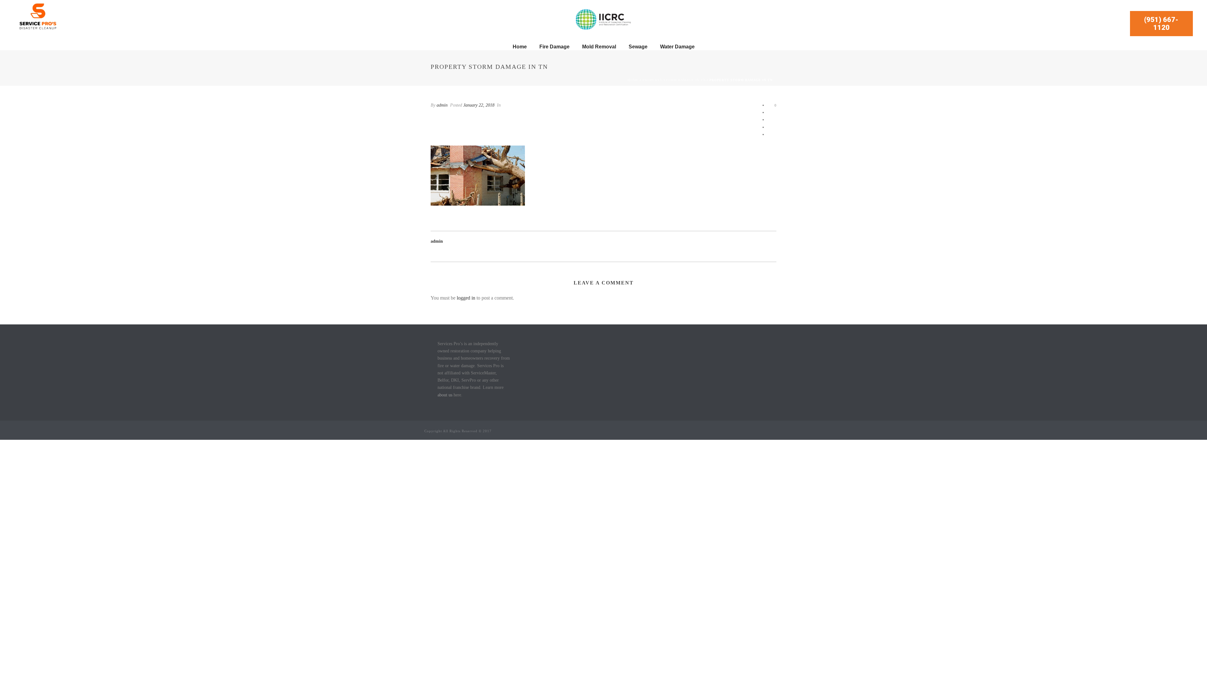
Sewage (638, 46)
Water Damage (677, 46)
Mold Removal (599, 46)
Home (520, 46)
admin (442, 105)
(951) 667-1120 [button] (1161, 23)
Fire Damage (554, 46)
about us (445, 395)
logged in (466, 298)
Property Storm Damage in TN (674, 80)
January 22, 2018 (478, 105)
